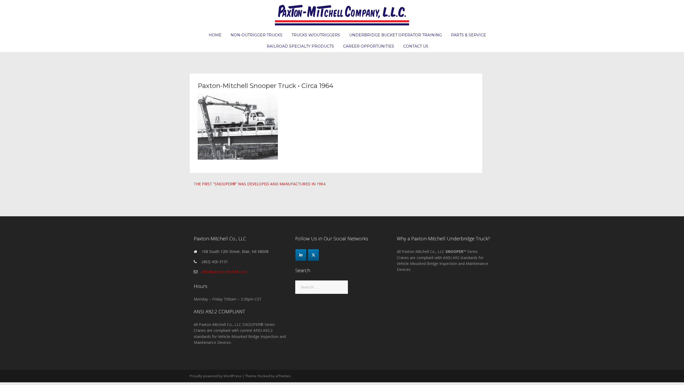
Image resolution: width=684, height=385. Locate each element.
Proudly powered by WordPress (216, 376)
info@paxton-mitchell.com (224, 271)
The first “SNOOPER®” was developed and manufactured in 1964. (260, 183)
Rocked (264, 376)
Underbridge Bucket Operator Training (395, 35)
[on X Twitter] (313, 255)
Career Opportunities (368, 46)
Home (215, 35)
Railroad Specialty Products (300, 46)
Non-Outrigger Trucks (256, 35)
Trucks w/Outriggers (316, 35)
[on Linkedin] (300, 255)
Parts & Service (468, 35)
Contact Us (415, 46)
